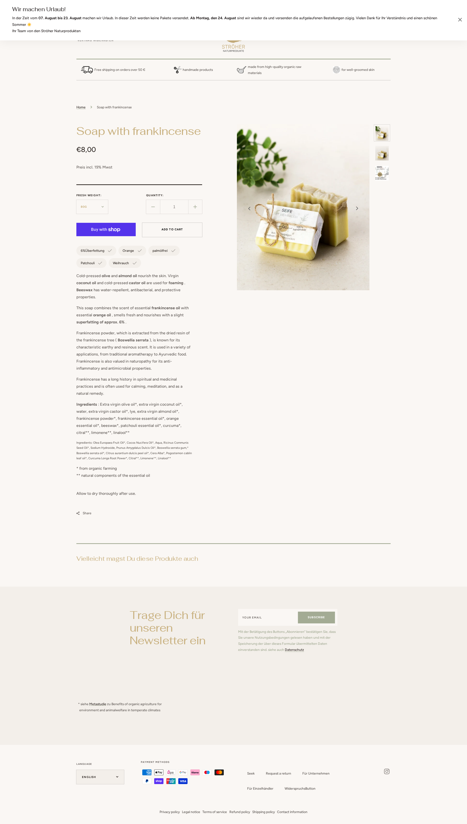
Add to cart (172, 229)
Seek (251, 773)
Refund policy (239, 812)
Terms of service (214, 812)
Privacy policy (170, 812)
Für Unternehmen (316, 773)
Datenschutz (294, 650)
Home (81, 107)
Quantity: (154, 195)
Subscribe (316, 617)
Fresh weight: (88, 195)
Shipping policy (263, 812)
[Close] (460, 20)
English (89, 777)
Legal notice (191, 812)
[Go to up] (459, 816)
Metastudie (97, 704)
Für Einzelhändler (260, 788)
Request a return (278, 773)
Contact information (292, 812)
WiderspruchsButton (300, 788)
